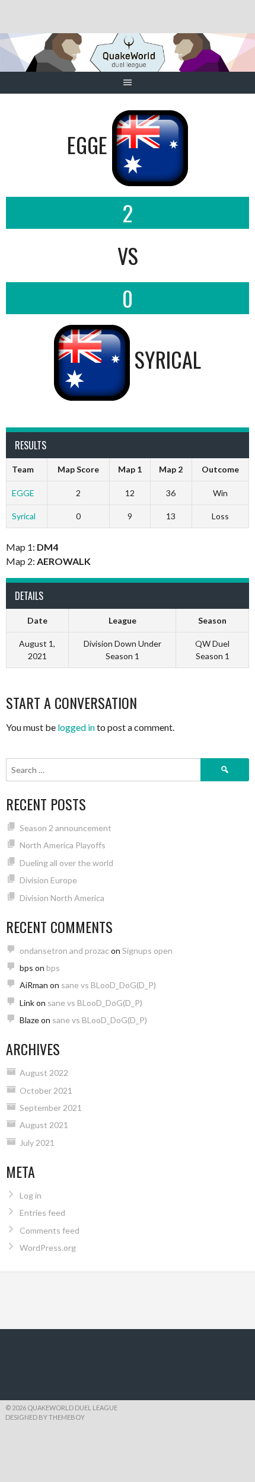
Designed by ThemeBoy (45, 1417)
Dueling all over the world (66, 863)
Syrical (24, 516)
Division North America (62, 898)
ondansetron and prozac (64, 951)
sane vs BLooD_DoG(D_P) (108, 985)
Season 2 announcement (65, 828)
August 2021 (44, 1125)
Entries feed (42, 1213)
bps (53, 968)
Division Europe (48, 880)
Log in (31, 1195)
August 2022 (44, 1073)
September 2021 (51, 1108)
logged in (76, 727)
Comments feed (49, 1230)
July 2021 (37, 1143)
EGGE (23, 493)
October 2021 (46, 1090)
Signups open (147, 951)
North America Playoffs (63, 845)
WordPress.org (48, 1248)
